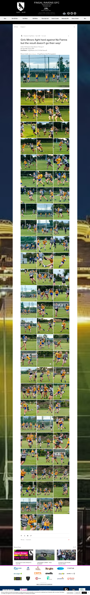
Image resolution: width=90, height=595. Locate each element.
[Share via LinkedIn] (27, 535)
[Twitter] (71, 13)
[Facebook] (68, 13)
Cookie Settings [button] (70, 592)
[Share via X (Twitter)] (24, 535)
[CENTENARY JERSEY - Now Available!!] (45, 555)
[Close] (88, 593)
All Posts (16, 26)
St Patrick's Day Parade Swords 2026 (64, 563)
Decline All (78, 592)
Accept (84, 592)
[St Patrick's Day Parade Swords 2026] (66, 555)
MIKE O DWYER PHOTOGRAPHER (44, 584)
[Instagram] (75, 13)
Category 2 (22, 26)
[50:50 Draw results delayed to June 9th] (23, 555)
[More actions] (68, 36)
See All (74, 547)
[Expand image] (29, 97)
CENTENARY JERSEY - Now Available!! (44, 563)
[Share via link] (31, 535)
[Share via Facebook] (21, 535)
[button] (74, 26)
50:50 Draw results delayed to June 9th (23, 563)
